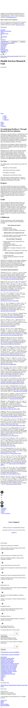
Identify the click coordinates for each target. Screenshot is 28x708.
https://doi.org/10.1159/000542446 (8, 364)
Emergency (22, 41)
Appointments (14, 41)
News (2, 679)
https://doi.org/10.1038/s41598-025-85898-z (14, 279)
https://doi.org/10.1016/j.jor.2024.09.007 (10, 300)
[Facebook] (1, 691)
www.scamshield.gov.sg (10, 17)
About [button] (2, 113)
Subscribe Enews (4, 41)
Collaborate (6, 119)
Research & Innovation (9, 56)
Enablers (16, 56)
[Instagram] (4, 691)
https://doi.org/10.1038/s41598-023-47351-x (12, 416)
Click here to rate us (19, 24)
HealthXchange (13, 685)
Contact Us (3, 676)
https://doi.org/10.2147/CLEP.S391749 (9, 435)
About (4, 115)
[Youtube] (2, 691)
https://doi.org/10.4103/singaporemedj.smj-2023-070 (12, 383)
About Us (3, 675)
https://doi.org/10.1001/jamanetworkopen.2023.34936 (13, 425)
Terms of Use (4, 700)
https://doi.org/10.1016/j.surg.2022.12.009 (10, 408)
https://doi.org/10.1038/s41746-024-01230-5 (11, 344)
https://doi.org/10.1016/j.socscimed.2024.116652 (12, 335)
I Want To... (3, 52)
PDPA (2, 702)
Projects (5, 117)
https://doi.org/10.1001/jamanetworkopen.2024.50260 (13, 355)
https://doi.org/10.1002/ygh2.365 (13, 484)
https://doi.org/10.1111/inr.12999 (8, 326)
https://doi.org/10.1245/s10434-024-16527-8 (11, 375)
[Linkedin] (6, 691)
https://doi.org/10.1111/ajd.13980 (8, 445)
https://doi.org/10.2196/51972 (16, 398)
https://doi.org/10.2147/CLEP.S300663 (14, 317)
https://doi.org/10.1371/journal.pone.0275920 (11, 453)
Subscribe (3, 649)
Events (2, 677)
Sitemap (2, 701)
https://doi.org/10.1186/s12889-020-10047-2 (11, 473)
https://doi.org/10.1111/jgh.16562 (8, 311)
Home (2, 56)
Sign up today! (4, 636)
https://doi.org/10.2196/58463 (20, 391)
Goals (4, 118)
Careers (2, 680)
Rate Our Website (5, 704)
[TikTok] (5, 691)
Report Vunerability (5, 705)
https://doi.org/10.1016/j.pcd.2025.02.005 (10, 290)
